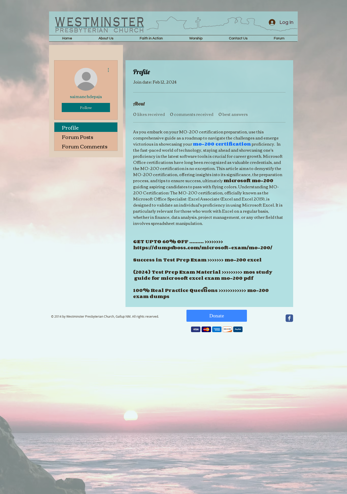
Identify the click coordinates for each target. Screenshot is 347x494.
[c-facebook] (289, 318)
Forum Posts (77, 136)
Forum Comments (84, 146)
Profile (70, 127)
